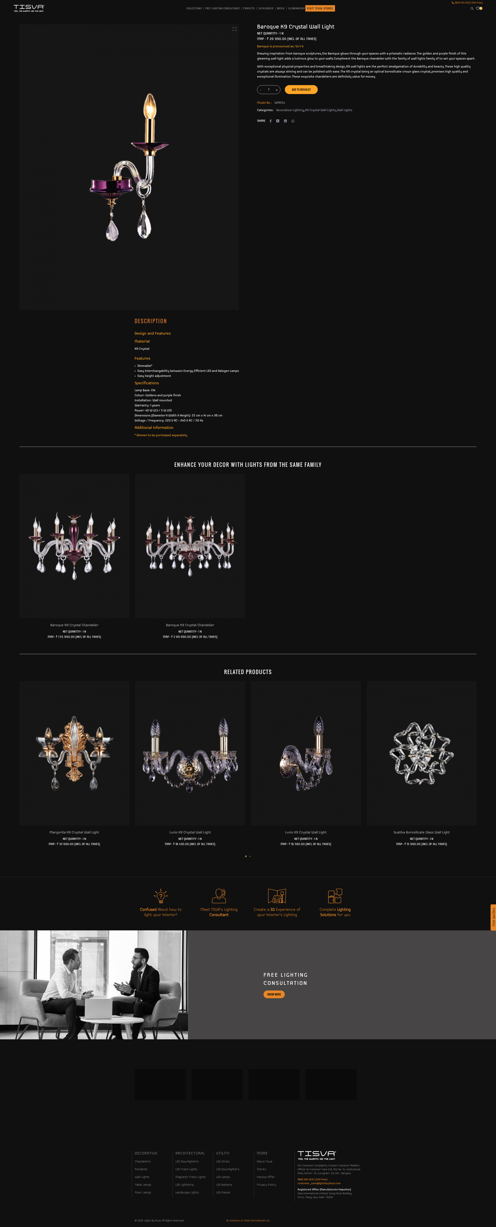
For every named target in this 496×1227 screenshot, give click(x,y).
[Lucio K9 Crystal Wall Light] (190, 753)
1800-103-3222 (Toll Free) (468, 3)
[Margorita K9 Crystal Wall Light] (74, 753)
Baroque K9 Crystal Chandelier (74, 625)
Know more (274, 994)
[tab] (151, 321)
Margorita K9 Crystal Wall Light (74, 832)
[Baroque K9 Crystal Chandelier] (74, 546)
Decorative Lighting (290, 110)
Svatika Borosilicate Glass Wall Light (422, 832)
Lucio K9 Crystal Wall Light (190, 832)
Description (151, 321)
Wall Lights (344, 110)
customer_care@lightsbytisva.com (319, 1183)
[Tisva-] (29, 8)
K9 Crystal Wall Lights (320, 110)
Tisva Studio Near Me (224, 1122)
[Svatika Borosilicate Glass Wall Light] (422, 753)
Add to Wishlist (301, 89)
